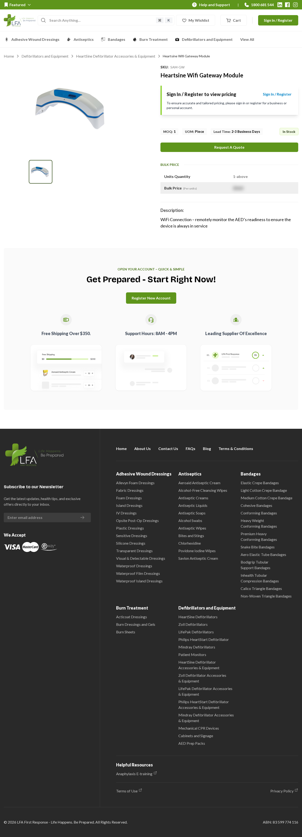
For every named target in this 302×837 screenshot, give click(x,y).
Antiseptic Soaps (192, 513)
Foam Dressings (129, 498)
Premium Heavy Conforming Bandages (259, 536)
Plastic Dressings (130, 528)
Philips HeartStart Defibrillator (203, 639)
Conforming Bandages (259, 513)
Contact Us (168, 448)
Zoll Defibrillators (193, 624)
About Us (142, 448)
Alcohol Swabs (190, 520)
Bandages (116, 39)
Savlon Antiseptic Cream (198, 558)
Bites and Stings (191, 535)
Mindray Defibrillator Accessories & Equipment (206, 718)
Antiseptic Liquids (192, 505)
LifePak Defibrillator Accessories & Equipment (205, 691)
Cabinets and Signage (195, 735)
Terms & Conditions (235, 448)
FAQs (190, 448)
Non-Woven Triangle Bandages (266, 596)
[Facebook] (287, 4)
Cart (237, 20)
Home (9, 56)
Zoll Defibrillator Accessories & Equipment (202, 678)
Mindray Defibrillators (196, 647)
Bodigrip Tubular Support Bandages (255, 565)
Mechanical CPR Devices (198, 728)
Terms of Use (127, 791)
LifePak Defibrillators (196, 632)
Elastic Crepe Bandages (260, 482)
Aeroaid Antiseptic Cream (199, 482)
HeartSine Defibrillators (198, 616)
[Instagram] (295, 5)
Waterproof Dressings (134, 566)
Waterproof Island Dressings (139, 581)
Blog (207, 448)
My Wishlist (199, 20)
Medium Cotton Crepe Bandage (266, 498)
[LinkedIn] (279, 4)
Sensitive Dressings (131, 535)
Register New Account (151, 298)
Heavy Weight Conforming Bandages (259, 523)
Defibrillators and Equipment (207, 39)
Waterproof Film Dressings (138, 573)
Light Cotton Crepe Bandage (264, 490)
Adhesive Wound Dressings (35, 39)
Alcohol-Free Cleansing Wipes (202, 490)
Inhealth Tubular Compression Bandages (260, 578)
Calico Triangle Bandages (261, 588)
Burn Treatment (153, 39)
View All (247, 39)
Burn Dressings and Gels (135, 624)
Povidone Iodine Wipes (197, 550)
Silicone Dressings (130, 543)
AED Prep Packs (191, 743)
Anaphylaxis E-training (134, 773)
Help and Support (214, 4)
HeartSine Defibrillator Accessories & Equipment (115, 56)
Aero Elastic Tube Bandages (263, 554)
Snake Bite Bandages (258, 547)
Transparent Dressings (134, 550)
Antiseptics (84, 39)
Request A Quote (229, 147)
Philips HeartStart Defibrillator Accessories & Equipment (203, 704)
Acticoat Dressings (131, 616)
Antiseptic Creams (193, 498)
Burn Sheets (125, 632)
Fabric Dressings (129, 490)
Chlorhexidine (189, 543)
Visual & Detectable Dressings (140, 558)
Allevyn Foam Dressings (135, 482)
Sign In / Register (278, 20)
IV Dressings (126, 513)
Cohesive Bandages (256, 505)
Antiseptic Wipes (192, 528)
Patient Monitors (192, 654)
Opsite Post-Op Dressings (137, 520)
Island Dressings (129, 505)
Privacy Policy (282, 791)
